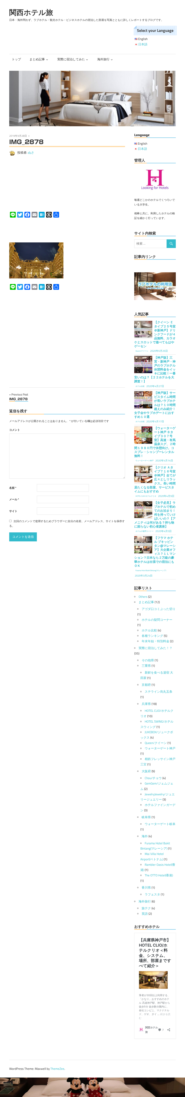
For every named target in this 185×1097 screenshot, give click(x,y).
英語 (145, 913)
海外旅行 (103, 59)
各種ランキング (152, 635)
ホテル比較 (149, 630)
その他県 (148, 660)
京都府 (146, 684)
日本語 (142, 44)
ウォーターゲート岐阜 (160, 824)
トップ (16, 59)
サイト (13, 511)
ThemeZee (57, 1068)
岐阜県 (146, 817)
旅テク (146, 908)
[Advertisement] (67, 183)
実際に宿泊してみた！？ (155, 648)
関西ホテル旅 (31, 12)
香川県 (146, 887)
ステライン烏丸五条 (158, 691)
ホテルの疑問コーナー (157, 619)
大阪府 (146, 771)
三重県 (146, 665)
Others (143, 596)
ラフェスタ (152, 894)
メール (14, 499)
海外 (145, 836)
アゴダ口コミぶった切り (158, 609)
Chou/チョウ (153, 778)
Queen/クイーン (156, 743)
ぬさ (31, 152)
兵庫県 (146, 703)
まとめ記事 (37, 59)
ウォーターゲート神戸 (160, 748)
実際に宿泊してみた (71, 59)
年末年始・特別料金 (155, 641)
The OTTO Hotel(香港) (159, 875)
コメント (14, 430)
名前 (12, 488)
